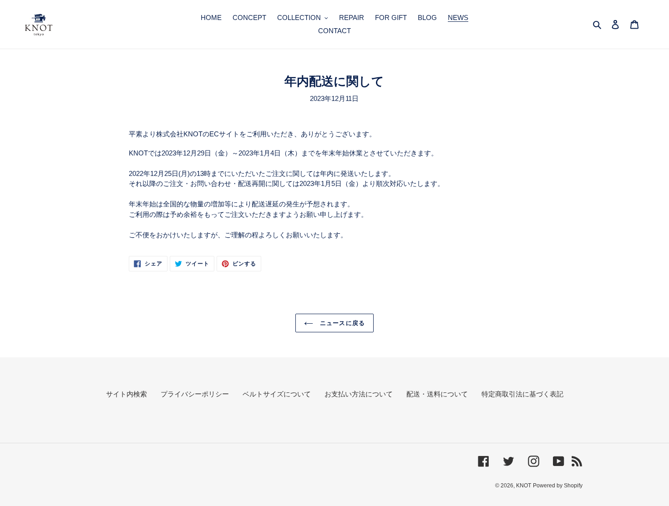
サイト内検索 (126, 394)
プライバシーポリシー (195, 394)
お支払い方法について (358, 394)
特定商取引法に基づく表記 (522, 394)
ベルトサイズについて (277, 394)
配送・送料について (437, 394)
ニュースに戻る (341, 323)
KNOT (523, 485)
